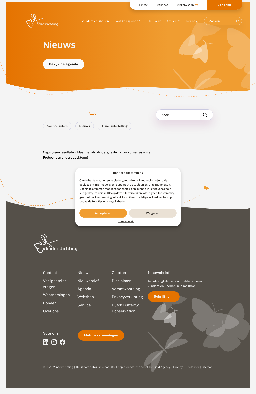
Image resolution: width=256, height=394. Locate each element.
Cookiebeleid (126, 221)
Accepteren (103, 213)
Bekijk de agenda (63, 64)
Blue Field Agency (158, 367)
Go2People (118, 367)
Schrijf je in (164, 296)
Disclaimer (192, 367)
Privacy (178, 367)
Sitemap (207, 367)
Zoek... (166, 115)
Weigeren (153, 213)
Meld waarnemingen (101, 335)
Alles (92, 113)
